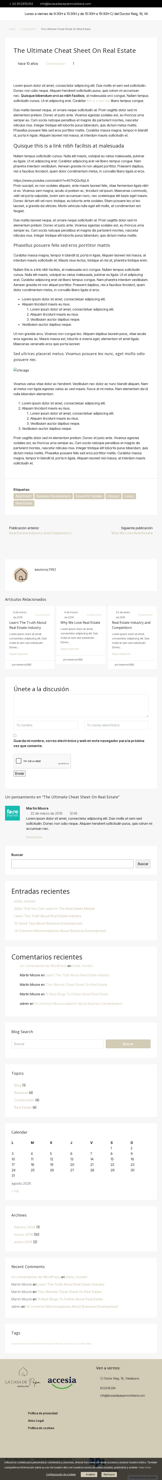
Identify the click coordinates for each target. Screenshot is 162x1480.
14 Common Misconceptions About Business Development (60, 931)
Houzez (113, 496)
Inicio (12, 29)
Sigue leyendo (18, 653)
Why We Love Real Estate (80, 622)
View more (145, 1467)
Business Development (53, 496)
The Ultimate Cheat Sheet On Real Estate (76, 984)
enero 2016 (23, 1242)
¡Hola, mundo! (25, 901)
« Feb (15, 1191)
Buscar (17, 855)
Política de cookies (41, 1428)
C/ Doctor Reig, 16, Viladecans (119, 1378)
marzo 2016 (23, 1234)
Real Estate (24, 503)
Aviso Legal (36, 1420)
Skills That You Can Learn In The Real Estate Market (54, 908)
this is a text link (98, 101)
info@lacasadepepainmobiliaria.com (122, 1395)
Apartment (23, 496)
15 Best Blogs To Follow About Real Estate (77, 994)
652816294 (108, 1388)
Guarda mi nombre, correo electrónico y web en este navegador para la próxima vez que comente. (79, 743)
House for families (89, 496)
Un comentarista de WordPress (43, 966)
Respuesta (34, 837)
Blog (17, 1085)
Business (21, 1093)
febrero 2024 (24, 1227)
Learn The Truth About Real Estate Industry (47, 916)
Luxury (129, 496)
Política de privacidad (43, 1413)
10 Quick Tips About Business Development (48, 923)
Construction (28, 29)
